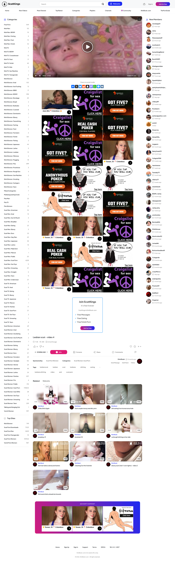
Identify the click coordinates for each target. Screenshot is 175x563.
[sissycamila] (148, 74)
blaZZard (155, 293)
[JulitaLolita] (148, 209)
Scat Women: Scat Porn (82, 361)
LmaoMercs (156, 272)
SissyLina (155, 130)
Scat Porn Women (52, 361)
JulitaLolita (156, 208)
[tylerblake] (148, 265)
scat (63, 367)
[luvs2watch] (148, 46)
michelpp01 (156, 24)
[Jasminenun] (148, 166)
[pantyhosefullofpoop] (148, 88)
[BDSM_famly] (148, 195)
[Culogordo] (148, 258)
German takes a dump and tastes (49, 465)
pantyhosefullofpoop (159, 87)
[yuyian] (148, 124)
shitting (83, 367)
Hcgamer (155, 300)
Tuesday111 (156, 172)
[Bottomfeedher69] (148, 251)
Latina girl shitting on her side (120, 437)
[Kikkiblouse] (148, 230)
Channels (108, 10)
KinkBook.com (146, 10)
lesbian (55, 367)
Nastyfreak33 (157, 151)
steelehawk (156, 187)
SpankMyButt (157, 80)
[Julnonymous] (148, 95)
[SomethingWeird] (148, 53)
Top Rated (59, 10)
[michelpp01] (148, 25)
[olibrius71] (148, 180)
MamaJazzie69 (157, 38)
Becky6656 (156, 222)
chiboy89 (155, 102)
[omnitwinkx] (148, 216)
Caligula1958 (156, 158)
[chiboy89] (148, 103)
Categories (76, 10)
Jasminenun (156, 165)
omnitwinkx (156, 215)
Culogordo (156, 257)
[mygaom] (148, 145)
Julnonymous (156, 94)
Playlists (92, 10)
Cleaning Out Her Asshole (83, 465)
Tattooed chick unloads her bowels (49, 494)
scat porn (69, 372)
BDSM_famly (156, 194)
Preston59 (155, 286)
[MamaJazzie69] (148, 39)
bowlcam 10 (79, 437)
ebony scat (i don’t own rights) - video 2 (124, 465)
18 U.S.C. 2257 (115, 547)
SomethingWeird (158, 52)
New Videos (23, 10)
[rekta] (148, 32)
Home (7, 10)
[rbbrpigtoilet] (148, 202)
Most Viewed (41, 10)
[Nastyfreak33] (148, 152)
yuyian (154, 123)
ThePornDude (165, 10)
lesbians (73, 367)
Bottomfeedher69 (158, 250)
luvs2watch (156, 45)
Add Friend (125, 363)
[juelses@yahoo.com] (148, 117)
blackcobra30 (157, 236)
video (52, 372)
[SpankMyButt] (148, 81)
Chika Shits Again (43, 408)
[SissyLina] (148, 131)
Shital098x (156, 137)
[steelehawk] (148, 188)
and (60, 372)
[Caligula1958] (148, 159)
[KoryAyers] (148, 110)
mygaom (155, 144)
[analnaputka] (148, 280)
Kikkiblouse (156, 229)
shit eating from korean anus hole (122, 408)
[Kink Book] (139, 361)
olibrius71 (155, 179)
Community (127, 10)
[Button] (135, 352)
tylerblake (155, 264)
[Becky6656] (148, 223)
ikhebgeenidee (157, 66)
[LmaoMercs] (148, 273)
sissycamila (156, 73)
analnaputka (156, 279)
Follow (133, 363)
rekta (154, 31)
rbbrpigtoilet (156, 201)
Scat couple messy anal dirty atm (86, 408)
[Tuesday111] (148, 173)
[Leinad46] (148, 244)
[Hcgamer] (148, 301)
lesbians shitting (40, 372)
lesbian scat (44, 367)
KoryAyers (155, 109)
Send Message (115, 363)
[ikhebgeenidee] (148, 67)
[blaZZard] (148, 294)
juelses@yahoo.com (159, 116)
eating (92, 367)
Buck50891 (156, 59)
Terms (94, 547)
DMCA (103, 547)
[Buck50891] (148, 60)
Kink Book (121, 359)
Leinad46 (155, 243)
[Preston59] (148, 287)
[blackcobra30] (148, 237)
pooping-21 (42, 437)
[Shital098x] (148, 138)
